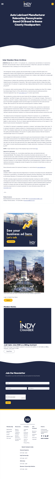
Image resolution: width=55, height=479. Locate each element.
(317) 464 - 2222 (23, 452)
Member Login (10, 436)
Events (8, 434)
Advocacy (34, 437)
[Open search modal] (53, 4)
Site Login (9, 438)
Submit (8, 300)
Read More (9, 351)
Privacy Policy (26, 442)
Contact (25, 437)
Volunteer (34, 439)
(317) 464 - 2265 (23, 463)
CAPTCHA (8, 393)
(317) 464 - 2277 (23, 458)
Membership (9, 429)
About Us (26, 435)
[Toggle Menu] (2, 4)
